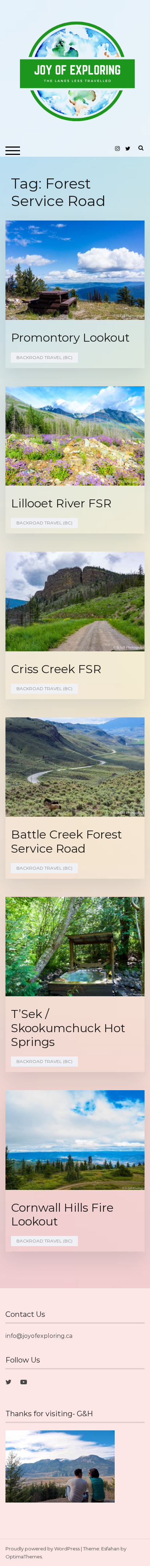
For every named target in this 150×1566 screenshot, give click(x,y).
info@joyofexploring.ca (38, 1335)
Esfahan (110, 1548)
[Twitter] (8, 1382)
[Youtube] (23, 1382)
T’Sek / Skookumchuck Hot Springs (68, 1028)
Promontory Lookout (70, 337)
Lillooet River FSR (61, 503)
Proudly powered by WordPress (42, 1548)
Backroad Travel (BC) (44, 357)
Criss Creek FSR (56, 669)
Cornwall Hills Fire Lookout (62, 1214)
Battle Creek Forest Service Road (66, 841)
